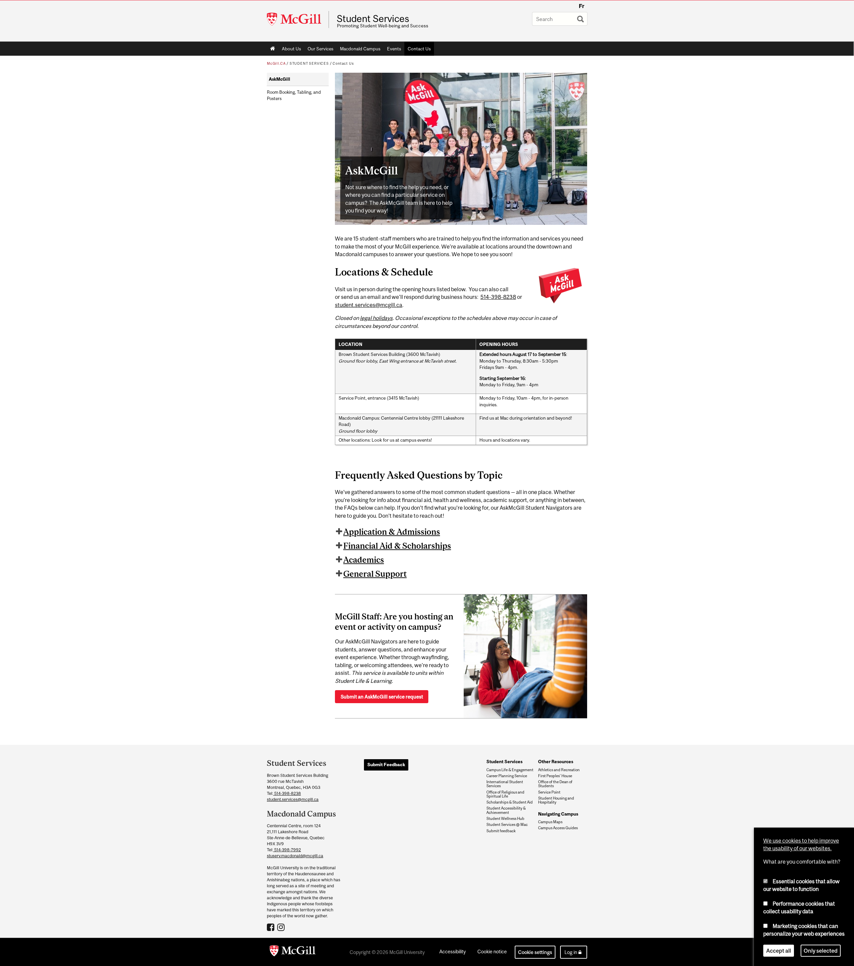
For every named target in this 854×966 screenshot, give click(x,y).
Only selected (821, 951)
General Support (375, 573)
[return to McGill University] (292, 952)
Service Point (549, 792)
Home (273, 49)
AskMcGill (279, 79)
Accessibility (452, 951)
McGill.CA (276, 63)
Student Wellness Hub (505, 819)
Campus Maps (550, 822)
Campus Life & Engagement (509, 770)
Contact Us (419, 48)
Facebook (271, 927)
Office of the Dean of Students (555, 784)
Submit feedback (501, 831)
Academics (363, 559)
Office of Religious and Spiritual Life (505, 794)
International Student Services (504, 784)
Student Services (373, 19)
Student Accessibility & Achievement (506, 810)
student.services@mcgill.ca (368, 305)
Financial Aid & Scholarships (397, 545)
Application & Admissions (391, 531)
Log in (570, 952)
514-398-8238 (498, 297)
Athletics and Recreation (559, 770)
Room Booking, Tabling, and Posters (294, 95)
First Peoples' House (555, 776)
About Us (291, 48)
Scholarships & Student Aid (509, 802)
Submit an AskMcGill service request (382, 696)
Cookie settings (535, 952)
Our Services (320, 48)
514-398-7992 (287, 849)
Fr (581, 6)
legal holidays (376, 318)
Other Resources (555, 761)
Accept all (778, 951)
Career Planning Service (506, 776)
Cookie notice (492, 951)
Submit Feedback (386, 764)
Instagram (281, 927)
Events (394, 48)
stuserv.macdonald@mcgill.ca (295, 855)
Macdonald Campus (360, 48)
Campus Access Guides (558, 828)
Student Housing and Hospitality (556, 800)
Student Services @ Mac (507, 825)
